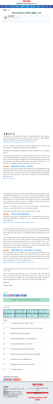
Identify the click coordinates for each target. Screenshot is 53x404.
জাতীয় (50, 6)
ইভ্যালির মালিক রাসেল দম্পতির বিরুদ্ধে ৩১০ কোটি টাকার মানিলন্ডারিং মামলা (9, 315)
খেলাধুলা (38, 6)
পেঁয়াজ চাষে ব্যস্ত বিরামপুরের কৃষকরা (20, 214)
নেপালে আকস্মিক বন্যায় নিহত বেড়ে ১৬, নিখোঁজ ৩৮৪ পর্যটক (32, 315)
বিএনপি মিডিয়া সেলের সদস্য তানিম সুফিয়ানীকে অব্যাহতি (43, 315)
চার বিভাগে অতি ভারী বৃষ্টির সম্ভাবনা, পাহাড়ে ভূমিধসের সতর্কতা (20, 311)
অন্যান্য (6, 6)
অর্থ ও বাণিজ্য (11, 6)
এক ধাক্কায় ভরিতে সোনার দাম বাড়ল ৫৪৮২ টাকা (8, 311)
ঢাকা (9, 10)
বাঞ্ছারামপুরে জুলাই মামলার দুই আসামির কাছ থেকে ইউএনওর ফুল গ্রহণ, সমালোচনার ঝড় (27, 328)
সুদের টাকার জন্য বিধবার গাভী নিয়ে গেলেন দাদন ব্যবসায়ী (20, 315)
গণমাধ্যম (42, 6)
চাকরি (46, 6)
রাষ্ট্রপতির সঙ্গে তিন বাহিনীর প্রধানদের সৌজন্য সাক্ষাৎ (20, 333)
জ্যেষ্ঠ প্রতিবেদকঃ (11, 16)
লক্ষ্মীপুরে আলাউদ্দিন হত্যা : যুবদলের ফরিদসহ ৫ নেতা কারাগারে (26, 250)
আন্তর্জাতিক (22, 6)
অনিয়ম (2, 6)
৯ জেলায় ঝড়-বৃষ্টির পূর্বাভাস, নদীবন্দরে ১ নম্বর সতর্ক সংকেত (21, 344)
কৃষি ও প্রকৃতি (33, 6)
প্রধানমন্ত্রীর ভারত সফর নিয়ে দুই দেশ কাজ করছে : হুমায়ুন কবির (22, 364)
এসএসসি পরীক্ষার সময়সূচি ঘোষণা (17, 369)
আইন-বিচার (17, 6)
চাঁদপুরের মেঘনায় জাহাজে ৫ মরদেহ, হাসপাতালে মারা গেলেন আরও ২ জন (43, 311)
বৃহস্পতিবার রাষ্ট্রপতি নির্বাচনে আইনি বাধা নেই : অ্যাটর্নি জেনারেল (32, 311)
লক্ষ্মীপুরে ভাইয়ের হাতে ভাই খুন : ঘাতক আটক (22, 166)
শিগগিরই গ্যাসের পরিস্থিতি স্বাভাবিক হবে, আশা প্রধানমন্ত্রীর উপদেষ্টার (24, 338)
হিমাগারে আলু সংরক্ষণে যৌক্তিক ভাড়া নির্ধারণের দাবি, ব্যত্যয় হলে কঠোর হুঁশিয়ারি (25, 354)
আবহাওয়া (27, 6)
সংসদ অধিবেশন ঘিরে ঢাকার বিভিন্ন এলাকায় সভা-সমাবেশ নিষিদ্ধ (22, 349)
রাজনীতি (4, 10)
